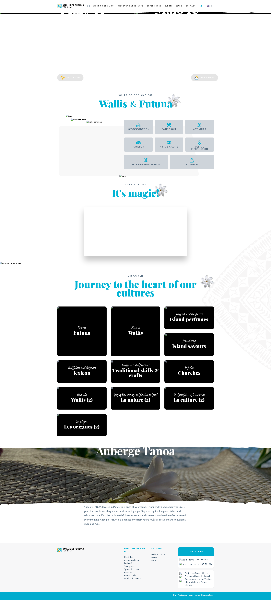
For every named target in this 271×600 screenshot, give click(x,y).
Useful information (132, 578)
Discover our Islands (130, 6)
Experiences (154, 6)
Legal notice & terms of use (201, 595)
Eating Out (129, 563)
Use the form (202, 559)
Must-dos (128, 557)
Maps (179, 6)
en (212, 6)
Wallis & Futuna (158, 554)
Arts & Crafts (130, 575)
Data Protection (180, 595)
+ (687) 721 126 (205, 564)
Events (169, 6)
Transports (129, 566)
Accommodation (131, 560)
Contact (191, 6)
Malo (83, 16)
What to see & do (103, 6)
